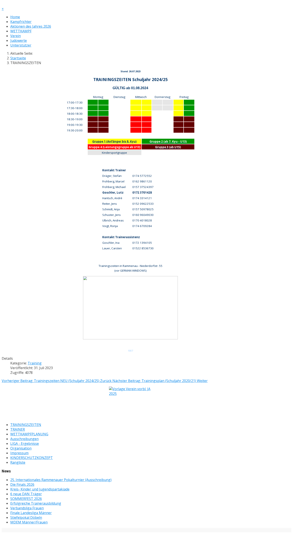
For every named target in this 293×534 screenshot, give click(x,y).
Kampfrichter (21, 21)
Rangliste (17, 462)
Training (35, 363)
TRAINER (17, 429)
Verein (15, 35)
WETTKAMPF (21, 31)
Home (15, 17)
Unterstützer (20, 45)
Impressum (19, 453)
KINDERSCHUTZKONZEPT (31, 457)
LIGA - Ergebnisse (24, 443)
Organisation (21, 448)
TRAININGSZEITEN (25, 424)
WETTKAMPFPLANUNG (29, 434)
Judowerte (18, 40)
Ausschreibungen (24, 438)
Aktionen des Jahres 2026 (30, 26)
